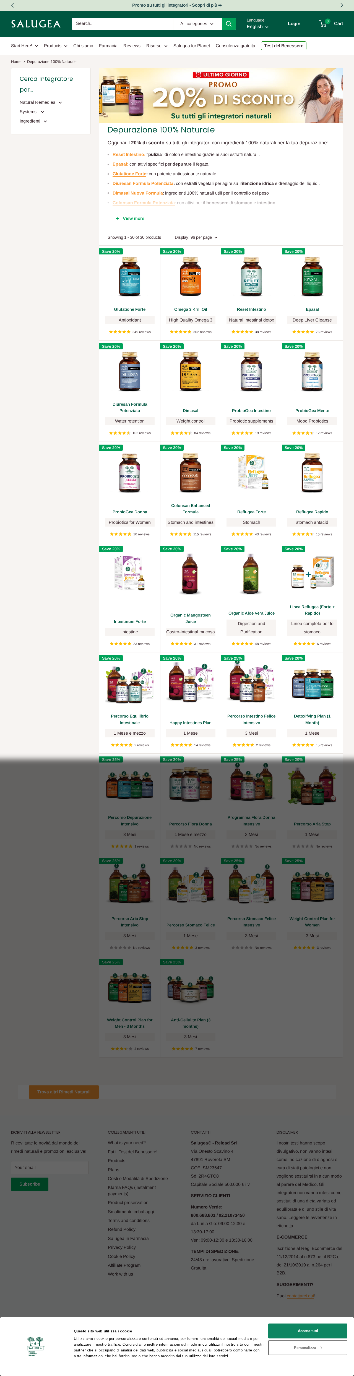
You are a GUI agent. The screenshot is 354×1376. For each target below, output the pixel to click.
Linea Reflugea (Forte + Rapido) (312, 609)
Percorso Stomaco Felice (190, 925)
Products (52, 45)
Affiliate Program (124, 1265)
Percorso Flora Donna (190, 824)
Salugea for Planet (191, 45)
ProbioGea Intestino (251, 410)
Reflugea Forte (251, 511)
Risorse (154, 45)
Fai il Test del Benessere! (132, 1151)
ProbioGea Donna (130, 511)
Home (16, 61)
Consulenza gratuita (235, 45)
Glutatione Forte (129, 309)
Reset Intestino (251, 309)
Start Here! (21, 45)
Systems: (29, 111)
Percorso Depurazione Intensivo (130, 820)
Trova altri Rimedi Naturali (63, 1092)
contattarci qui (300, 1295)
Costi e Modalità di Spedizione (138, 1178)
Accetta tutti (308, 1331)
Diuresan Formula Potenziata (130, 407)
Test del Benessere (283, 45)
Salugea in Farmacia (128, 1238)
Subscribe (29, 1184)
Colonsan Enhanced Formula (190, 508)
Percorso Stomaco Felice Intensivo (251, 921)
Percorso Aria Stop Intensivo (129, 921)
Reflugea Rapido (312, 511)
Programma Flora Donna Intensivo (251, 820)
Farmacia (108, 45)
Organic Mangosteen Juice (190, 618)
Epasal (312, 309)
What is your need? (127, 1142)
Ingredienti (30, 121)
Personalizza (305, 1347)
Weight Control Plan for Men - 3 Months (130, 1023)
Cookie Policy (121, 1256)
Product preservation (128, 1202)
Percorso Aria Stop (312, 824)
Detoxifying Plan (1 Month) (312, 719)
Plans (113, 1169)
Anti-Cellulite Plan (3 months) (190, 1023)
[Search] (229, 24)
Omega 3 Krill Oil (190, 309)
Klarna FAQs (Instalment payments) (132, 1190)
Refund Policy (122, 1229)
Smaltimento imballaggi (131, 1211)
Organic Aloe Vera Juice (251, 613)
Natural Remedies (38, 102)
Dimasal (190, 410)
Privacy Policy (122, 1247)
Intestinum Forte (130, 621)
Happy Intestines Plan (191, 722)
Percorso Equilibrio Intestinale (130, 719)
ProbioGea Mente (312, 410)
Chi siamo (83, 45)
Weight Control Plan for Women (312, 921)
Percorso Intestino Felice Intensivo (251, 719)
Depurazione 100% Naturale (52, 61)
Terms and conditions (129, 1220)
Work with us (120, 1274)
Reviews (131, 45)
